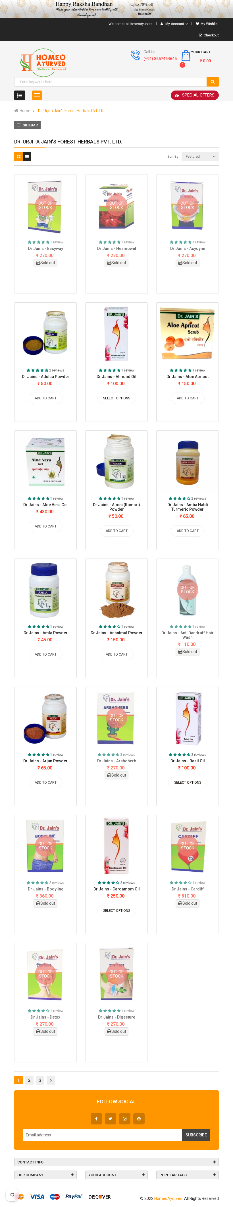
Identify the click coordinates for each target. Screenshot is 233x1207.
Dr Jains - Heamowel (116, 248)
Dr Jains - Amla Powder (46, 633)
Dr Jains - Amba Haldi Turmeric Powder (187, 507)
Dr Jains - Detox (45, 1017)
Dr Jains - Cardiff (188, 889)
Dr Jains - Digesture (116, 1017)
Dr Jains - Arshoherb (116, 761)
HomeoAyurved (168, 1198)
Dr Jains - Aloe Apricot (188, 376)
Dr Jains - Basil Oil (187, 761)
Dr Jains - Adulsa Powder (45, 376)
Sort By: (173, 157)
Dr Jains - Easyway (45, 248)
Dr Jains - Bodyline (45, 889)
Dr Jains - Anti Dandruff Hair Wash (187, 635)
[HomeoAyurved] (116, 9)
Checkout (211, 35)
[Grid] (18, 156)
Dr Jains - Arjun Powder (45, 761)
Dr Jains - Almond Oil (116, 376)
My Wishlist (210, 24)
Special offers (198, 95)
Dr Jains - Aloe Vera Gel (45, 504)
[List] (27, 156)
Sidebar (30, 125)
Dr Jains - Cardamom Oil (116, 889)
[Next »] (51, 1080)
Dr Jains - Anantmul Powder (117, 633)
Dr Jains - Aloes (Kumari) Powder (116, 507)
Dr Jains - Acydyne (187, 248)
